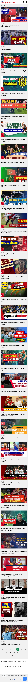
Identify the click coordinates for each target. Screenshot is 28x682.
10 (14, 652)
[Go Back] (25, 679)
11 (17, 652)
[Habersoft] (17, 680)
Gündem (10, 661)
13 (25, 652)
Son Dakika (4, 661)
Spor (4, 5)
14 (12, 656)
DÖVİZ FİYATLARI (17, 666)
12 (21, 652)
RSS (4, 675)
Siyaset (23, 661)
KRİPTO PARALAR (7, 666)
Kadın (19, 661)
